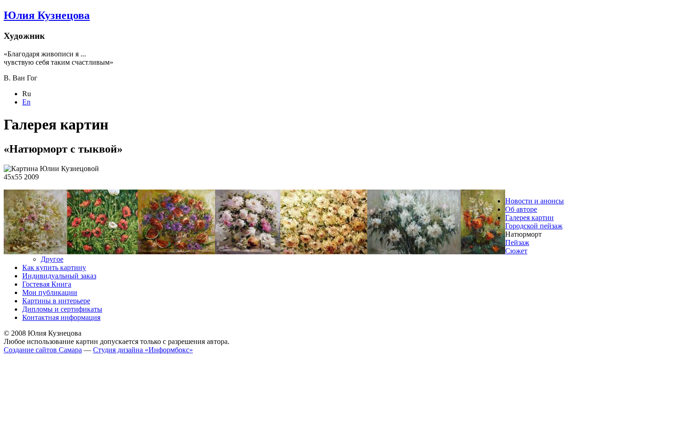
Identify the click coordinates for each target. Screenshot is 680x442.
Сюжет (516, 251)
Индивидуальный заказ (59, 276)
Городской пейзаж (534, 226)
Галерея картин (529, 217)
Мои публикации (49, 292)
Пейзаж (517, 242)
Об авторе (521, 209)
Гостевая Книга (46, 284)
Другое (52, 259)
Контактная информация (61, 317)
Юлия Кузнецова (47, 15)
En (26, 102)
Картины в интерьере (56, 301)
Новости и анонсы (534, 201)
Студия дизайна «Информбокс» (143, 350)
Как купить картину (54, 267)
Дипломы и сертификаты (62, 309)
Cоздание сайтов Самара (43, 350)
